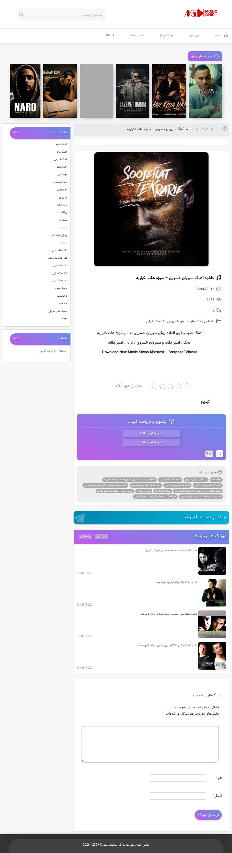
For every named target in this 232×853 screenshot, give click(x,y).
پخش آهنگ (137, 35)
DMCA (110, 35)
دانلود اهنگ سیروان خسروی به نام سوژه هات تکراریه (198, 491)
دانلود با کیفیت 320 (151, 442)
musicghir (216, 479)
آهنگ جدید (61, 144)
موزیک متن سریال (58, 311)
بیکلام (64, 213)
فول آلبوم (194, 35)
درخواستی (62, 296)
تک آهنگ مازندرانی (57, 258)
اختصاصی (62, 190)
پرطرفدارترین (85, 536)
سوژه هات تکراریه (162, 491)
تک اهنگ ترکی (60, 273)
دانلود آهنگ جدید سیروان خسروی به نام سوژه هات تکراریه (129, 479)
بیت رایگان (62, 205)
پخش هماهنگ (59, 235)
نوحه (64, 319)
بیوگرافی (63, 220)
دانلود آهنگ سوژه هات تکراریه (207, 485)
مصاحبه (63, 304)
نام (219, 778)
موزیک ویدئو (166, 35)
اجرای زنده (62, 167)
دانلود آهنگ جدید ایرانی (170, 479)
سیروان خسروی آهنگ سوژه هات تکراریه (114, 491)
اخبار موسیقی (60, 182)
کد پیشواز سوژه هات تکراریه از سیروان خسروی (201, 496)
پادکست (63, 228)
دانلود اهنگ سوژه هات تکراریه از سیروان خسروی (105, 485)
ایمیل (217, 796)
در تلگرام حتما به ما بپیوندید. (204, 517)
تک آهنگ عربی (59, 250)
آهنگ (204, 129)
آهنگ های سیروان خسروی (186, 322)
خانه (217, 35)
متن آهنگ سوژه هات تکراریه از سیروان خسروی (155, 496)
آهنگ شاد (62, 152)
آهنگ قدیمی (60, 160)
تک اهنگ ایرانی (156, 322)
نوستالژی (62, 175)
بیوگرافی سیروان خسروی (196, 479)
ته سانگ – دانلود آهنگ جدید (52, 351)
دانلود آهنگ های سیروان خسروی (145, 485)
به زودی (63, 198)
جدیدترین (101, 537)
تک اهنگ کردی (59, 281)
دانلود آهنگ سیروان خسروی (177, 485)
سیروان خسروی (144, 491)
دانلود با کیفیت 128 (151, 433)
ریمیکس (63, 243)
